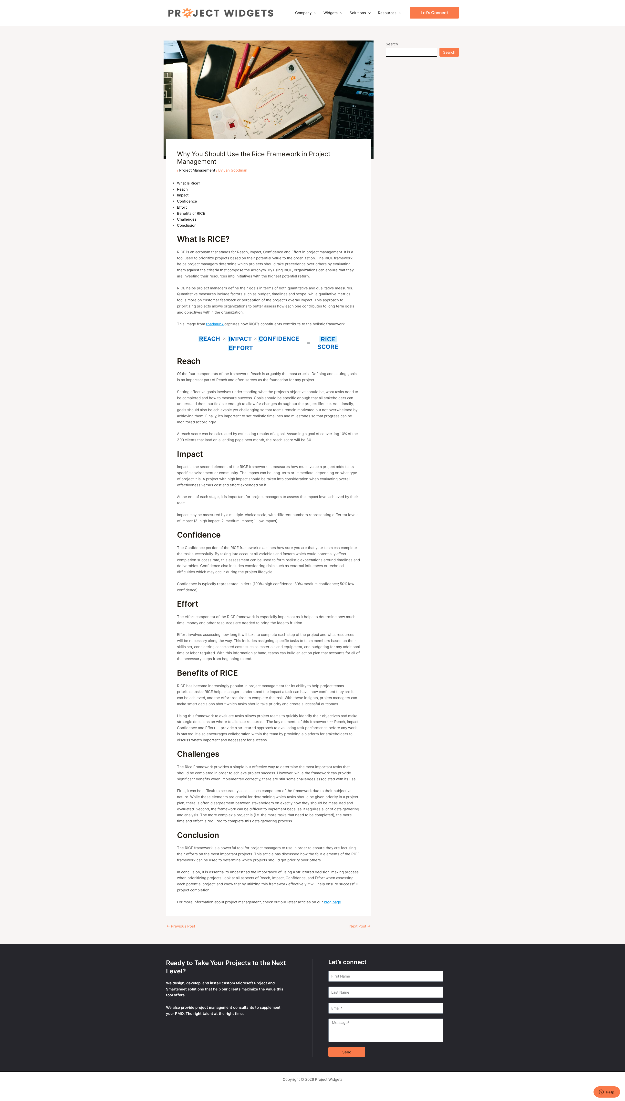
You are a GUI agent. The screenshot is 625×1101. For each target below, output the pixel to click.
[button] (314, 13)
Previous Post (181, 926)
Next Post (360, 926)
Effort (182, 207)
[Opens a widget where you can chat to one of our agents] (606, 1092)
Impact (182, 195)
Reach (182, 189)
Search (392, 44)
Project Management (197, 170)
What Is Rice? (188, 183)
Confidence (187, 201)
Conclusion (187, 225)
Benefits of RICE (191, 213)
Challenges (187, 219)
